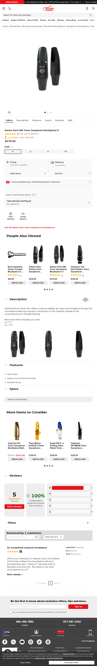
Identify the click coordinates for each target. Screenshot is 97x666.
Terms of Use (40, 658)
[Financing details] (90, 182)
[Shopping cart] (93, 8)
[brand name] (85, 300)
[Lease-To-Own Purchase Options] (34, 194)
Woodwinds (15, 26)
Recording (71, 20)
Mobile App (90, 635)
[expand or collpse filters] (87, 522)
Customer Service (36, 635)
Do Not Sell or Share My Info (37, 651)
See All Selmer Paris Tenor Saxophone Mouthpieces (30, 227)
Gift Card (6, 635)
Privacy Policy (69, 654)
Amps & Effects (18, 20)
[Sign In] (87, 8)
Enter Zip (58, 173)
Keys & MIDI (32, 20)
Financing (60, 635)
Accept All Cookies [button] (72, 662)
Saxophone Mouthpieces (78, 26)
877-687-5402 (72, 621)
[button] (48, 299)
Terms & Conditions (37, 648)
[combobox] (53, 537)
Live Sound (83, 20)
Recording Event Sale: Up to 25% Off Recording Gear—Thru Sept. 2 (53, 2)
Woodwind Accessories (32, 26)
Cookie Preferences (54, 658)
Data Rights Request (60, 651)
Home (5, 26)
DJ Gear (51, 20)
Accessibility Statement (83, 648)
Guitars (5, 20)
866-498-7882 (25, 621)
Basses (60, 20)
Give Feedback (88, 641)
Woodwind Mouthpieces (54, 26)
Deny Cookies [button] (25, 662)
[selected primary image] (48, 69)
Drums (43, 20)
